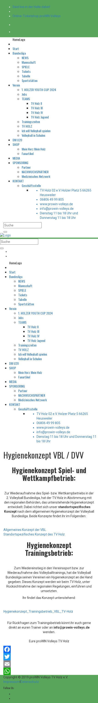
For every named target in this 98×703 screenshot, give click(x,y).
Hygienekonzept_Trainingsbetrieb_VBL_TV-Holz (38, 611)
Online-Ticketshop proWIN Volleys (37, 16)
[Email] (49, 664)
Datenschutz (30, 682)
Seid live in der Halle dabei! (31, 7)
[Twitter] (49, 656)
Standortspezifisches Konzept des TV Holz (34, 534)
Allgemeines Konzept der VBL (24, 530)
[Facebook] (49, 649)
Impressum (11, 682)
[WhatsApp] (49, 671)
